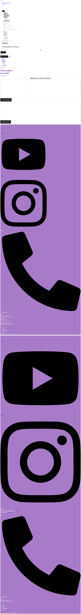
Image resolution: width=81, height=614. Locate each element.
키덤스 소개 (6, 14)
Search (3, 40)
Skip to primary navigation (6, 2)
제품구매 (5, 13)
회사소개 (3, 327)
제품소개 (5, 17)
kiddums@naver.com (10, 324)
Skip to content (4, 3)
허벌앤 (6, 19)
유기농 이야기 (6, 15)
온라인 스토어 (6, 20)
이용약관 (3, 329)
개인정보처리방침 (4, 330)
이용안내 (3, 332)
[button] (3, 11)
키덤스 (6, 18)
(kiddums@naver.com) (10, 512)
